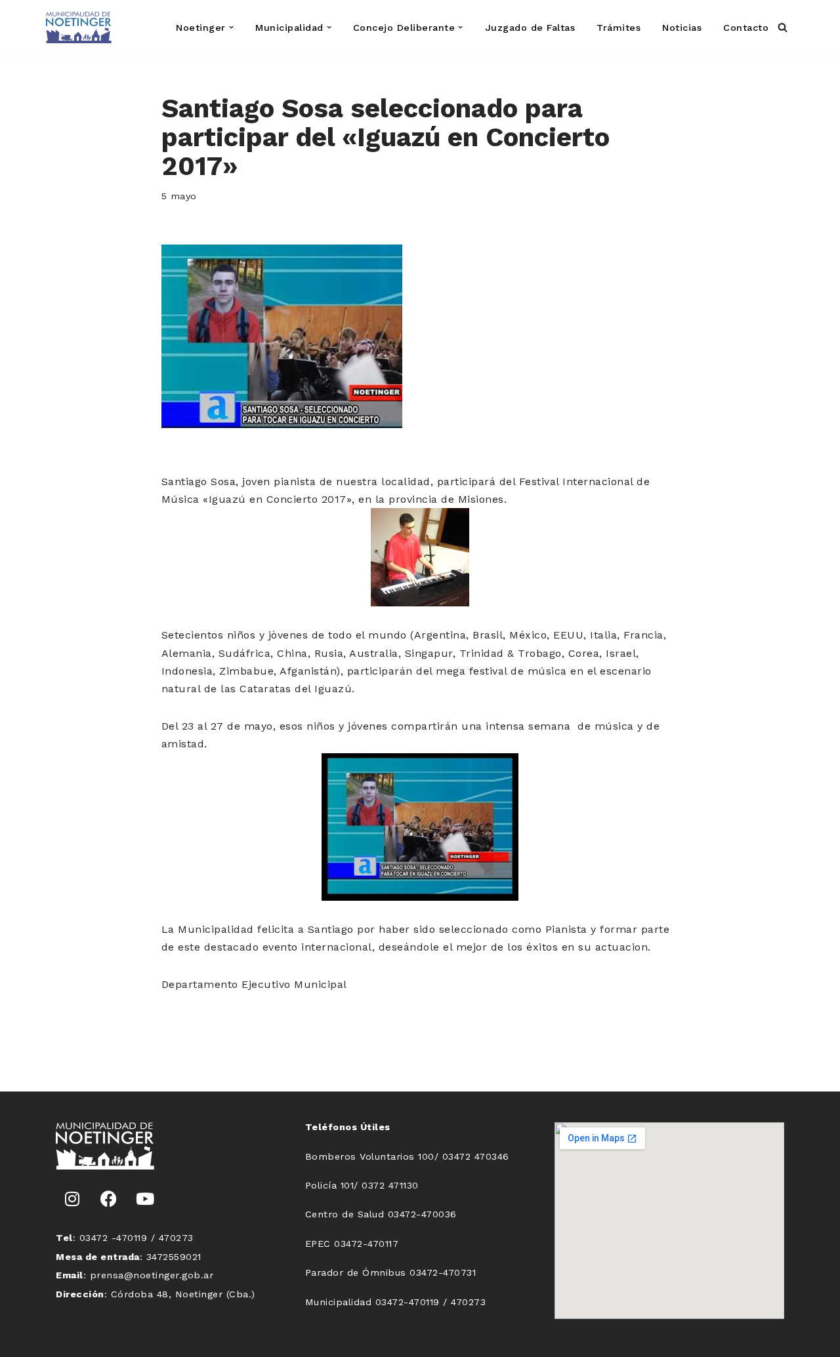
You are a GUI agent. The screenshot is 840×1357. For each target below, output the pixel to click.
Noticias (682, 27)
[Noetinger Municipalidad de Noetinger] (79, 27)
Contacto (745, 27)
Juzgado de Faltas (530, 27)
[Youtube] (145, 1199)
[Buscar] (783, 27)
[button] (231, 27)
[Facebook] (109, 1199)
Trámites (618, 27)
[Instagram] (72, 1199)
